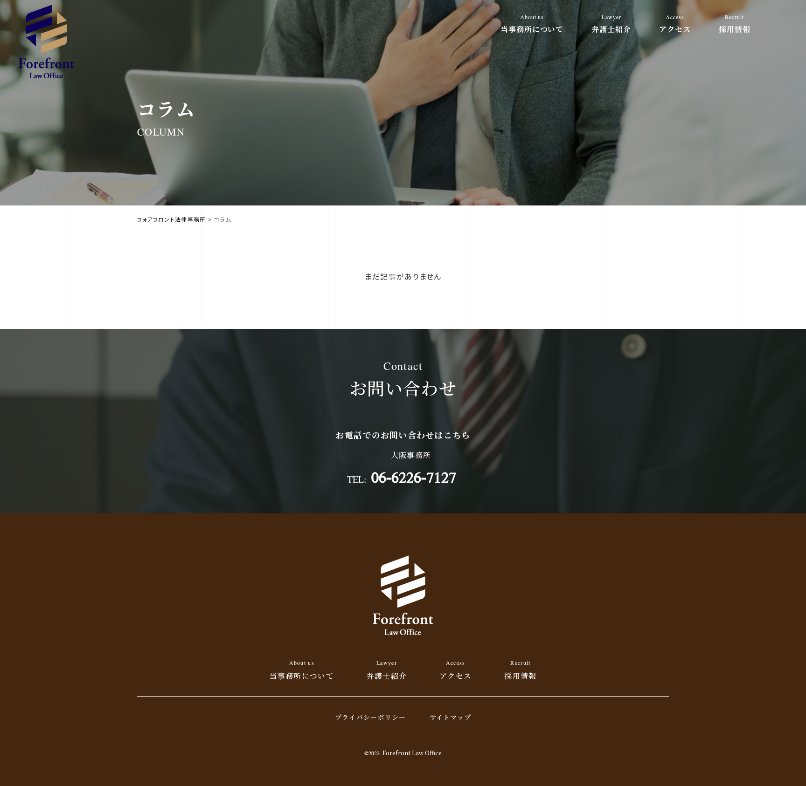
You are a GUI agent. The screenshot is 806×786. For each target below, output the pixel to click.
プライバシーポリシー (370, 717)
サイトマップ (451, 717)
